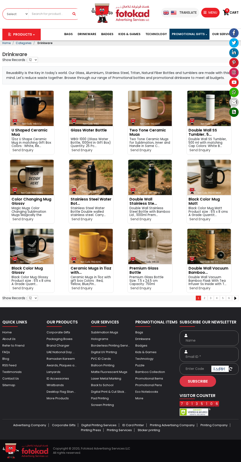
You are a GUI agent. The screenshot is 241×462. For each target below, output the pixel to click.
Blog (5, 359)
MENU (212, 12)
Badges (107, 34)
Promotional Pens (148, 385)
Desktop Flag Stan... (61, 392)
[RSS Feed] (234, 112)
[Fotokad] (120, 13)
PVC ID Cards (101, 359)
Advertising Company (29, 425)
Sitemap (8, 385)
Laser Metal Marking (106, 378)
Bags (68, 34)
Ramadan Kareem (61, 359)
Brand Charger (58, 345)
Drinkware (87, 34)
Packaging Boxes (59, 339)
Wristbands (55, 385)
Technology (156, 34)
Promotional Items (149, 378)
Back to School (102, 385)
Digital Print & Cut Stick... (108, 392)
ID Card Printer (133, 425)
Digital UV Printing (104, 352)
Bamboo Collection (150, 372)
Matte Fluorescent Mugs (109, 372)
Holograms (99, 339)
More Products (58, 398)
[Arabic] (174, 12)
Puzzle (140, 365)
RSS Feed (9, 365)
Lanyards (53, 372)
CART (232, 12)
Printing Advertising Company (172, 425)
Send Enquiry (22, 150)
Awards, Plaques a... (61, 365)
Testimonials (12, 372)
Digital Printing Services (98, 425)
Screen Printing (102, 405)
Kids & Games (129, 34)
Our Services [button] (223, 34)
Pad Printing (100, 398)
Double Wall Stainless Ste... (143, 201)
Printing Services (119, 430)
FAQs (6, 352)
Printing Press (91, 430)
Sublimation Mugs (104, 332)
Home (7, 332)
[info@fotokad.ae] (234, 102)
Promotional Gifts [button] (188, 34)
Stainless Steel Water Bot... (91, 201)
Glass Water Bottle (89, 130)
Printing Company (214, 425)
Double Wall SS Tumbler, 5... (203, 132)
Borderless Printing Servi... (110, 345)
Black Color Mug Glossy (27, 270)
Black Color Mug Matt (204, 201)
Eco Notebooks (146, 392)
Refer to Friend (13, 345)
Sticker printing (149, 430)
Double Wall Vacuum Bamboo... (208, 270)
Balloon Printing (102, 365)
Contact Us (10, 378)
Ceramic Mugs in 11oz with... (91, 270)
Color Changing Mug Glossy (31, 201)
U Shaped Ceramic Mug (30, 132)
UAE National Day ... (61, 352)
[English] (166, 12)
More (139, 398)
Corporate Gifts (58, 332)
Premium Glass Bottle (143, 270)
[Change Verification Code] (231, 368)
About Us (9, 339)
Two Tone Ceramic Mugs (147, 132)
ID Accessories (58, 378)
